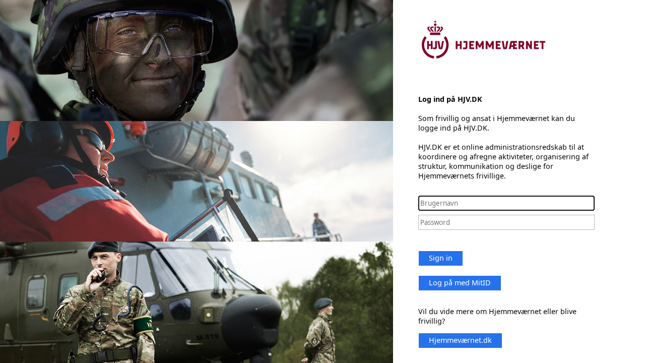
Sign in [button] (441, 258)
